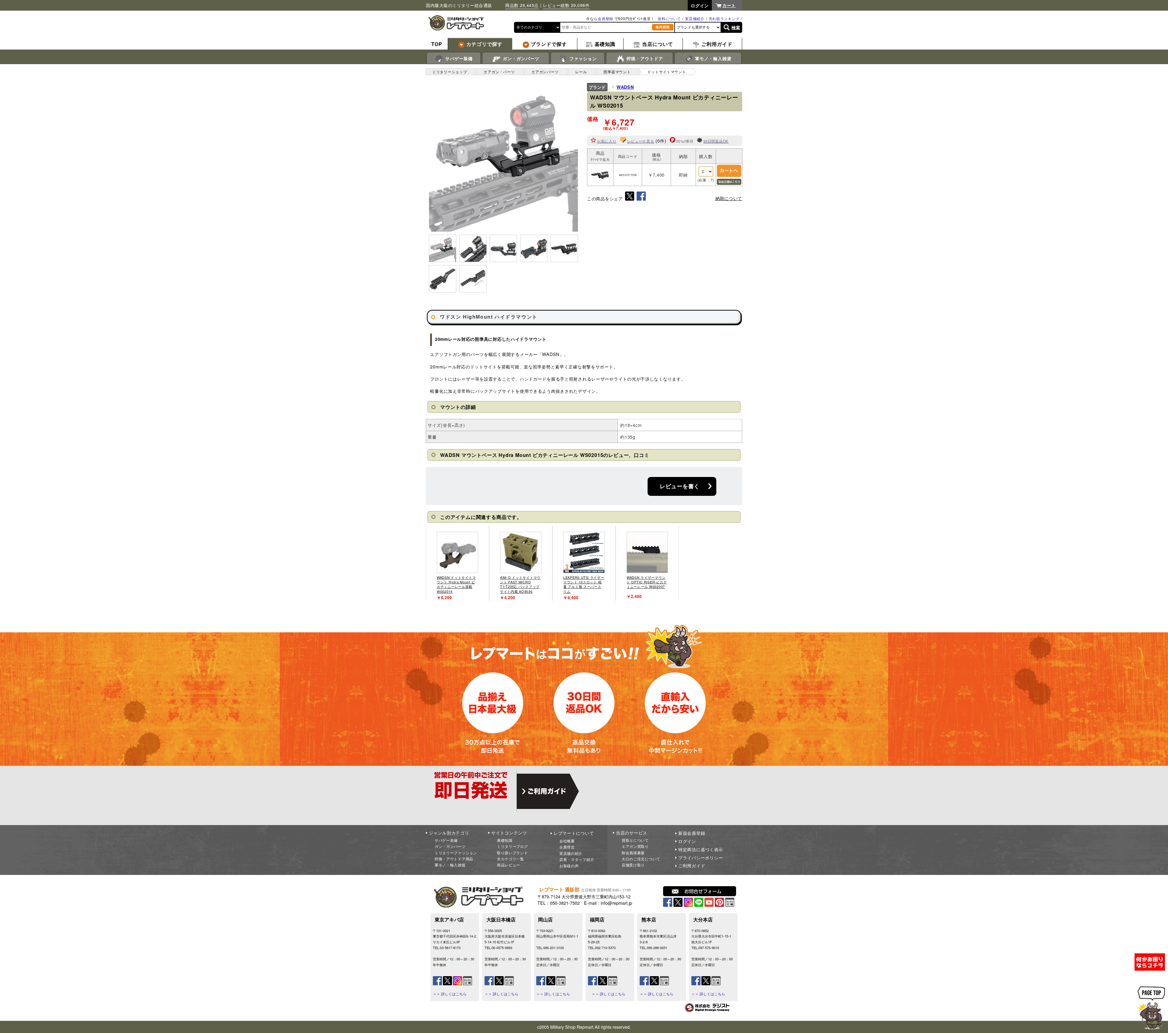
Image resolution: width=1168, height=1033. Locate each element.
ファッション (582, 58)
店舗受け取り (633, 864)
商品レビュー (508, 864)
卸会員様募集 (633, 852)
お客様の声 (569, 865)
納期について (728, 198)
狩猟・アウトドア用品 (454, 858)
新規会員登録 (691, 833)
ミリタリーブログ (512, 846)
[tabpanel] (457, 563)
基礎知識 (505, 840)
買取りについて (635, 840)
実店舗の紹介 (570, 853)
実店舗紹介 (694, 18)
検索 (736, 27)
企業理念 (567, 846)
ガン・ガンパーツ (520, 58)
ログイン (687, 841)
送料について (669, 18)
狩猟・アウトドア (644, 58)
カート (729, 5)
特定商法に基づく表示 (700, 849)
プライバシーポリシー (700, 858)
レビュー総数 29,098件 (566, 5)
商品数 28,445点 (522, 5)
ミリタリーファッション (456, 852)
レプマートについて (574, 833)
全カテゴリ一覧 (510, 858)
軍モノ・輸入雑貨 (712, 58)
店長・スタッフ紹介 (576, 859)
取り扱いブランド (512, 852)
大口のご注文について (641, 858)
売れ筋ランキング (724, 18)
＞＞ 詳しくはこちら (450, 993)
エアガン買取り (635, 846)
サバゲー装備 (458, 58)
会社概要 (567, 840)
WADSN (625, 87)
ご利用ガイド (691, 865)
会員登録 (605, 18)
